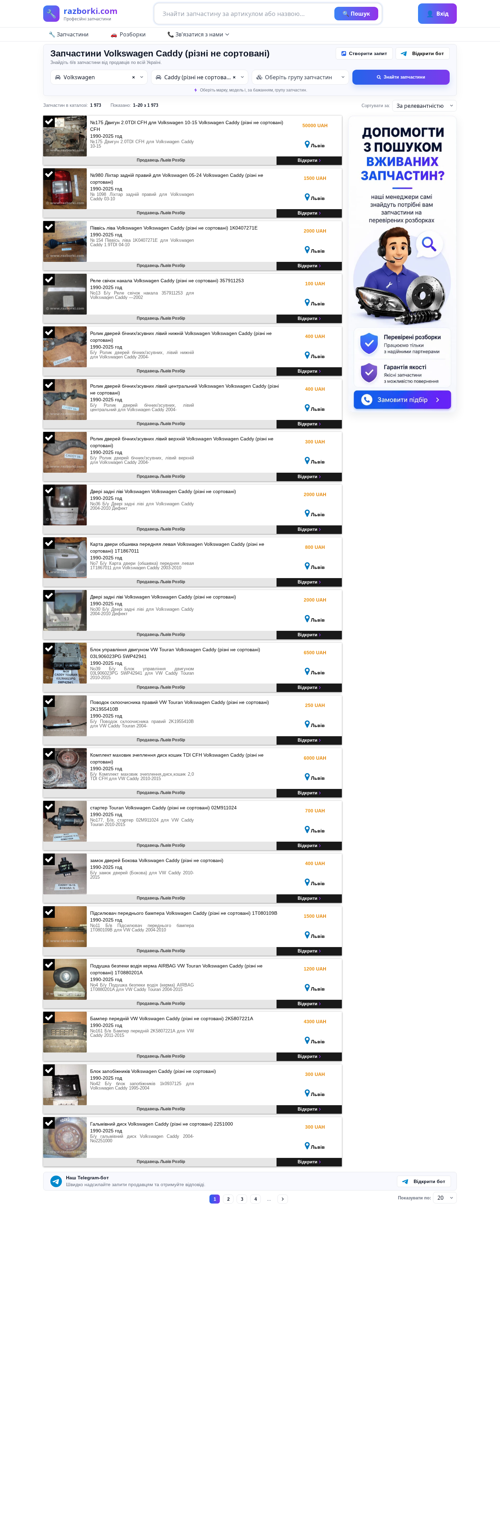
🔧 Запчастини (68, 34)
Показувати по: (414, 1197)
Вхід (437, 14)
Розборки (133, 34)
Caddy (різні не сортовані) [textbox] (200, 77)
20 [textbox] (440, 1197)
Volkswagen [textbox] (99, 77)
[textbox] (300, 77)
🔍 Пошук (356, 13)
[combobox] (99, 77)
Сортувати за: (376, 105)
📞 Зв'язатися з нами (195, 34)
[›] (283, 1199)
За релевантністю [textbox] (420, 105)
